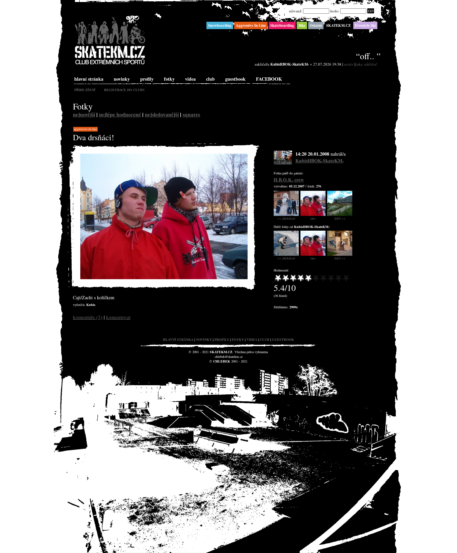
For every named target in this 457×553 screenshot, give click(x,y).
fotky (169, 78)
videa (190, 78)
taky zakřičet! (366, 64)
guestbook (235, 78)
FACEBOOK (269, 78)
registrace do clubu (124, 89)
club (210, 78)
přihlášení (84, 89)
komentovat (118, 317)
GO (370, 10)
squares (191, 114)
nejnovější (84, 114)
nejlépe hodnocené (120, 114)
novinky (122, 78)
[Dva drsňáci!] (164, 277)
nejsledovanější (162, 114)
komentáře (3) (87, 317)
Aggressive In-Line (85, 129)
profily (147, 78)
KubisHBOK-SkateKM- (319, 160)
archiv (349, 64)
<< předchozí (286, 218)
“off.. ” (368, 56)
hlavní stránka (88, 78)
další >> (340, 218)
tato (312, 218)
